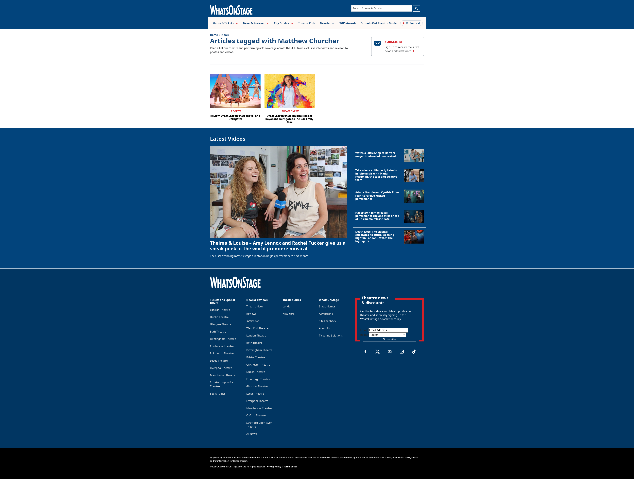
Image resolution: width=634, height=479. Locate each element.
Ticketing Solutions (331, 335)
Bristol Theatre (255, 357)
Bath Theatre (218, 331)
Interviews (252, 321)
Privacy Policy (273, 466)
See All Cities (218, 393)
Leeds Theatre (219, 360)
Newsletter (327, 23)
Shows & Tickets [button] (223, 23)
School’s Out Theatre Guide (379, 23)
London (287, 306)
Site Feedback (327, 321)
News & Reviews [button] (254, 23)
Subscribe (389, 339)
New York (289, 314)
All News (251, 434)
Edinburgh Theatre (222, 353)
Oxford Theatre (256, 415)
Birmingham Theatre (223, 339)
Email (364, 330)
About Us (325, 328)
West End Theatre (257, 328)
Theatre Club (306, 23)
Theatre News (290, 111)
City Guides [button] (281, 23)
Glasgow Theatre (220, 324)
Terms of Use (290, 466)
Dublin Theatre (219, 317)
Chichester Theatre (222, 346)
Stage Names (327, 306)
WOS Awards (347, 23)
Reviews (236, 111)
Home (214, 35)
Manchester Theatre (222, 375)
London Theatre (220, 310)
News (225, 35)
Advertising (326, 314)
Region (364, 335)
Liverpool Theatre (221, 368)
